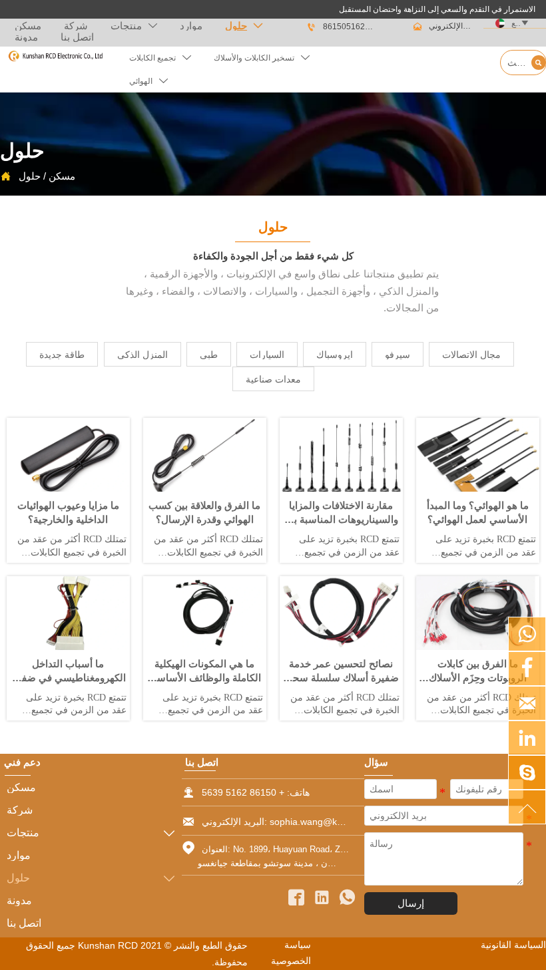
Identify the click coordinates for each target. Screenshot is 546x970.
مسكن (62, 176)
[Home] (55, 56)
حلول (30, 176)
